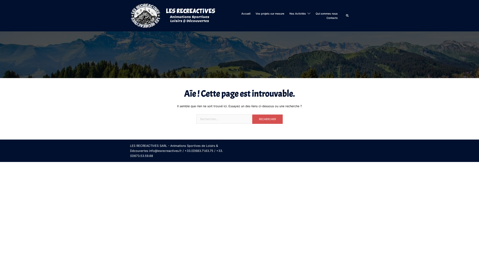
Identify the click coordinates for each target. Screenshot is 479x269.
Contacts (332, 17)
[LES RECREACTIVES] (173, 15)
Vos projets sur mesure (270, 13)
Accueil (245, 13)
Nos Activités (297, 13)
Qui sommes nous (327, 13)
